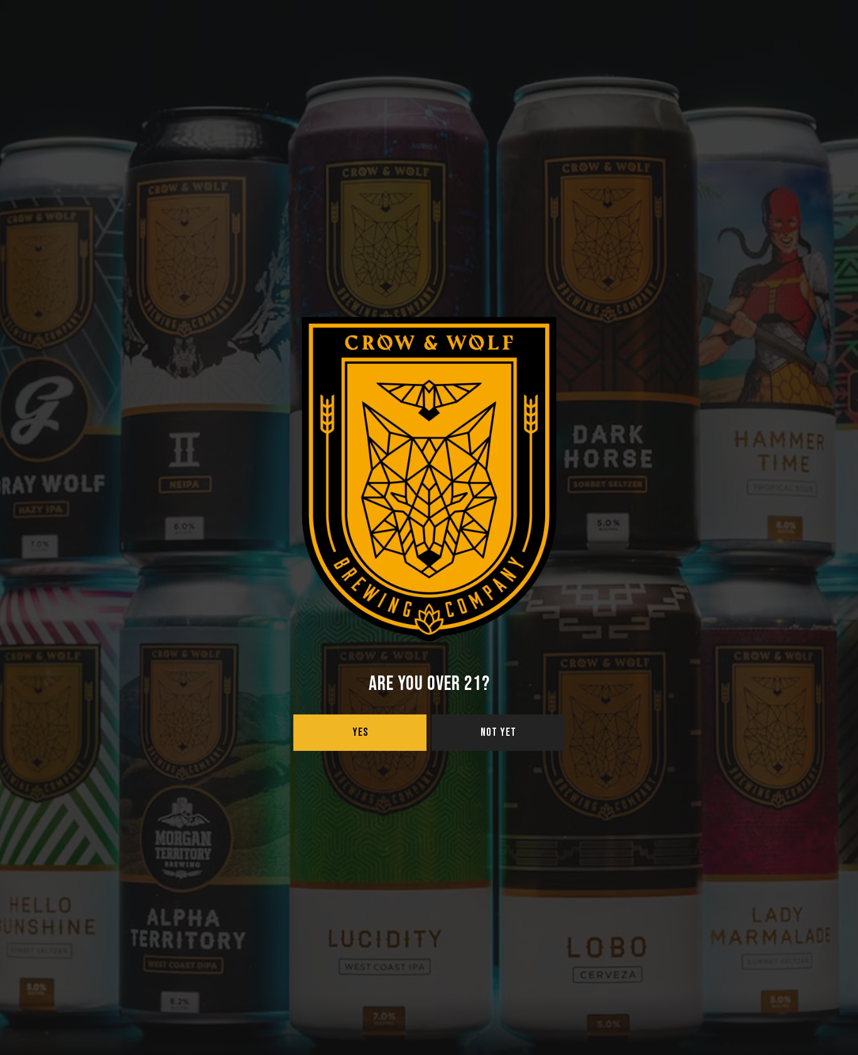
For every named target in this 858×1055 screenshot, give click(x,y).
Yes (360, 732)
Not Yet (498, 732)
